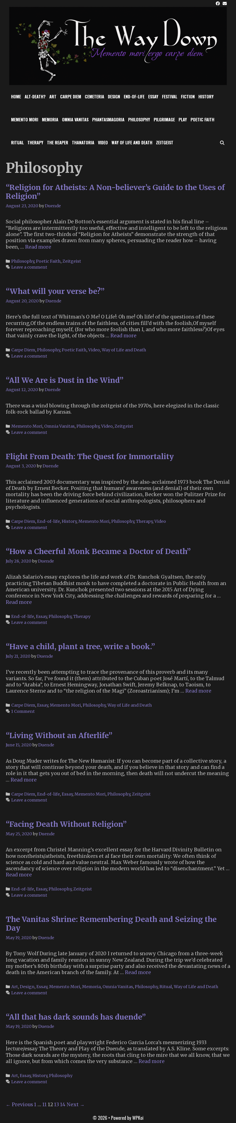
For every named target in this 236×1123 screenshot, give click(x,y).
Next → (76, 1104)
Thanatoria (83, 142)
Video (103, 142)
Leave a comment (29, 267)
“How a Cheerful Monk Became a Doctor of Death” (98, 551)
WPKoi (137, 1117)
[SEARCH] (222, 142)
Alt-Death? (35, 97)
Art (52, 97)
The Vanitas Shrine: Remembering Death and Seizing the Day (111, 924)
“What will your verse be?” (55, 291)
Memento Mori (24, 119)
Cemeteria (94, 97)
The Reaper (57, 142)
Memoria (50, 119)
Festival (169, 97)
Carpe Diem (70, 97)
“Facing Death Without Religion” (66, 824)
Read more (38, 247)
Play (183, 119)
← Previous (19, 1104)
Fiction (188, 97)
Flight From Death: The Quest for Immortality (90, 456)
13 (56, 1104)
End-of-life (134, 97)
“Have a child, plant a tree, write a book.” (80, 646)
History (206, 97)
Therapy (35, 142)
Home (16, 97)
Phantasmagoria (108, 119)
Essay (153, 97)
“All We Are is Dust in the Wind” (65, 380)
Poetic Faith (202, 119)
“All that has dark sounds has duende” (76, 1017)
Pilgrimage (164, 119)
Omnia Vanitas (75, 119)
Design (114, 97)
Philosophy (139, 119)
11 (44, 1104)
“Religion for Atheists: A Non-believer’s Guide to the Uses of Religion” (115, 192)
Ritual (17, 142)
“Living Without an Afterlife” (59, 735)
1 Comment (23, 711)
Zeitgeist (164, 142)
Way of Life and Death (132, 142)
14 (62, 1104)
